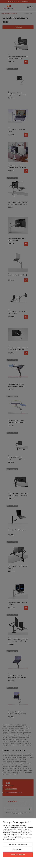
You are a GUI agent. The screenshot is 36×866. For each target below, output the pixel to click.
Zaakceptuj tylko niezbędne (18, 844)
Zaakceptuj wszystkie (18, 854)
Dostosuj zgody (18, 849)
